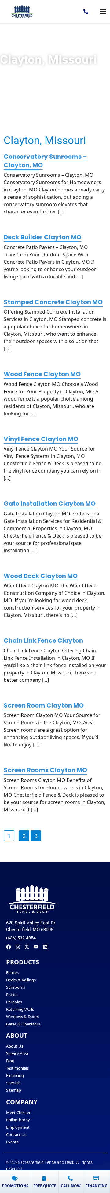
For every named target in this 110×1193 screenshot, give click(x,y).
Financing (15, 1075)
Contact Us (16, 1134)
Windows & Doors (22, 1016)
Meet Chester (18, 1112)
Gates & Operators (23, 1024)
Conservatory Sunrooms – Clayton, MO (45, 160)
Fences (12, 972)
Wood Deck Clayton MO (41, 576)
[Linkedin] (45, 946)
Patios (11, 994)
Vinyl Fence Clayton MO (41, 439)
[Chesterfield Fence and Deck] (22, 11)
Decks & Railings (21, 980)
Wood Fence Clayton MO (42, 374)
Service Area (17, 1053)
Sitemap (13, 1090)
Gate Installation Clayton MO (50, 503)
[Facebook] (8, 946)
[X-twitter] (26, 946)
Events (12, 1142)
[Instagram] (17, 946)
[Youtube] (36, 946)
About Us (14, 1046)
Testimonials (17, 1068)
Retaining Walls (20, 1009)
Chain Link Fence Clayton (43, 640)
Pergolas (14, 1002)
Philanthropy (18, 1120)
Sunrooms (15, 987)
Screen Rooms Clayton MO (45, 770)
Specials (13, 1082)
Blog (10, 1060)
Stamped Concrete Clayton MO (53, 302)
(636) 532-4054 (21, 937)
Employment (18, 1127)
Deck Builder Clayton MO (42, 237)
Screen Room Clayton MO (44, 705)
